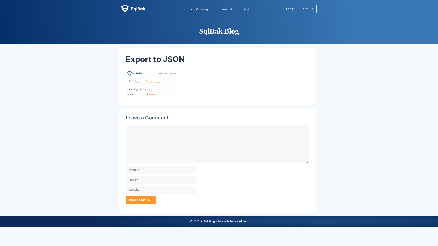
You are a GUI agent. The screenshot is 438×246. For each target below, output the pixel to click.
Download (225, 9)
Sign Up (308, 8)
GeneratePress (238, 221)
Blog (246, 9)
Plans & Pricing (198, 9)
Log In (290, 8)
